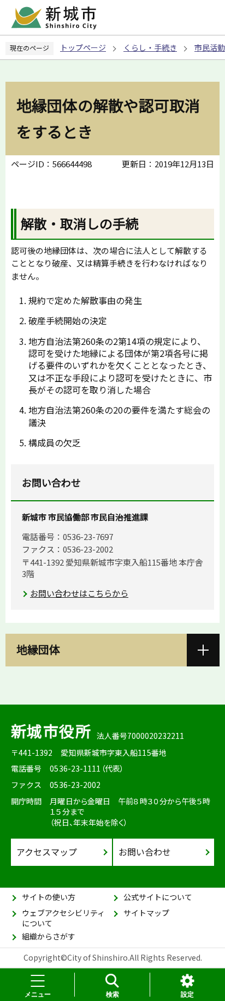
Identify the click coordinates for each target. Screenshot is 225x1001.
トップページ (83, 47)
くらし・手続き (150, 47)
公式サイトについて (157, 896)
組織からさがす (48, 936)
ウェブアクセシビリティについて (63, 918)
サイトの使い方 (48, 896)
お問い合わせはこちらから (79, 593)
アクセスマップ (46, 851)
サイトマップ (146, 912)
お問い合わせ (145, 851)
